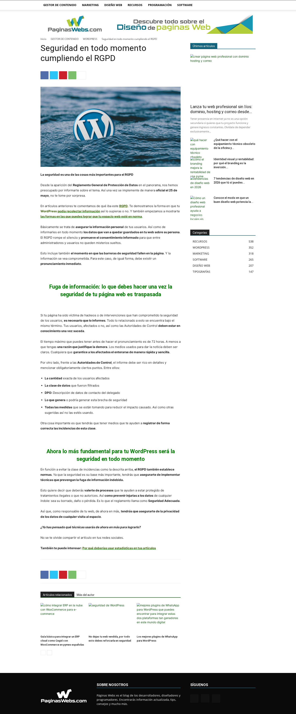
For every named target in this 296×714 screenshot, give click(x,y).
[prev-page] (43, 652)
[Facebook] (44, 75)
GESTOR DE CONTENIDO (59, 5)
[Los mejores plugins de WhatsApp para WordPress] (159, 618)
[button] (251, 5)
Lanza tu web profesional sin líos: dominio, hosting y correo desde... (221, 109)
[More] (82, 75)
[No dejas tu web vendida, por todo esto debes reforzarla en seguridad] (110, 618)
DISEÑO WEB (113, 5)
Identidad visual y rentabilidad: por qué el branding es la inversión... (234, 163)
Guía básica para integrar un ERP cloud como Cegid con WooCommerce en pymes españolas (62, 640)
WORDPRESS (90, 39)
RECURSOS (135, 5)
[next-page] (49, 652)
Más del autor (85, 594)
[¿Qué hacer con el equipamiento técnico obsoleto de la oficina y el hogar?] (200, 148)
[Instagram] (205, 698)
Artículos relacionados (57, 594)
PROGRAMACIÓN (160, 5)
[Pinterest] (63, 75)
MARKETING (90, 5)
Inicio (43, 39)
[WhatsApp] (72, 75)
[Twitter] (54, 75)
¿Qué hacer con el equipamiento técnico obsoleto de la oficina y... (234, 144)
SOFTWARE (185, 5)
